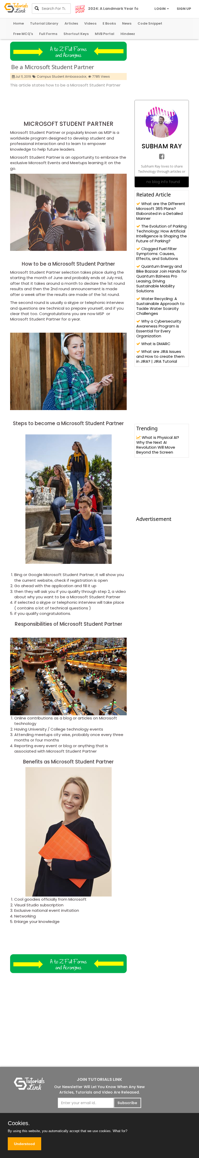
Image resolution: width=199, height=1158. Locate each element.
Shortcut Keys (76, 33)
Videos (90, 23)
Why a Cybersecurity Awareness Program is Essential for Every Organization (158, 328)
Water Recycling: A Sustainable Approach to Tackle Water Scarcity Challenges (160, 306)
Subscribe (127, 1102)
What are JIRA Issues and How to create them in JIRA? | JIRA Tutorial (160, 356)
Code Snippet (150, 23)
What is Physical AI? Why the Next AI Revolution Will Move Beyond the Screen (157, 445)
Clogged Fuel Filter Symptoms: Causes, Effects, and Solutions (157, 253)
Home (18, 23)
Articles (71, 23)
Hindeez (127, 33)
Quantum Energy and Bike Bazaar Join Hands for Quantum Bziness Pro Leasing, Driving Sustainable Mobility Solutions (161, 278)
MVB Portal (104, 33)
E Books (109, 23)
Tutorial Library (44, 23)
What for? (120, 1131)
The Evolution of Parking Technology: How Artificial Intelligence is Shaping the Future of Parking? (161, 233)
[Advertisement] (104, 102)
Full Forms (48, 33)
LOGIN (160, 8)
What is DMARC (155, 343)
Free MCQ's (23, 33)
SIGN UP (184, 8)
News (126, 23)
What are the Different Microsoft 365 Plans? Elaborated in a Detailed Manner (160, 211)
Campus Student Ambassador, (62, 76)
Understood (24, 1144)
